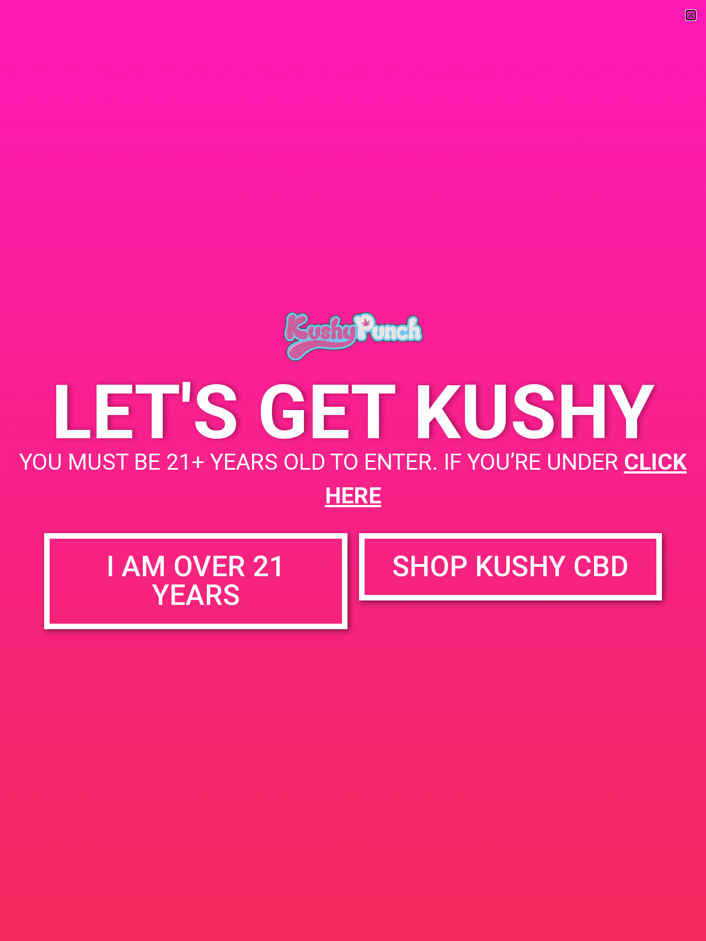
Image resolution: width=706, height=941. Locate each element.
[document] (353, 470)
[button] (691, 15)
